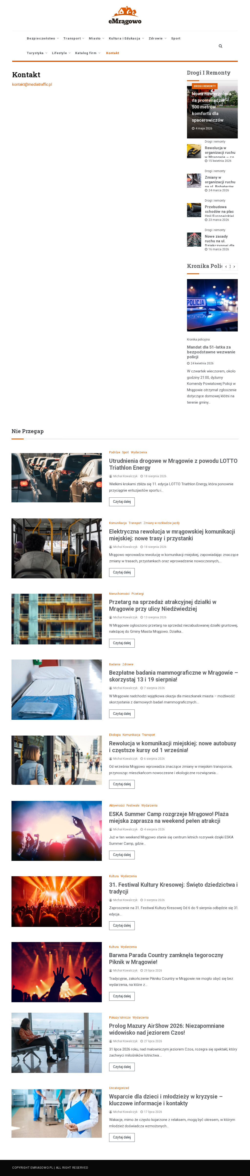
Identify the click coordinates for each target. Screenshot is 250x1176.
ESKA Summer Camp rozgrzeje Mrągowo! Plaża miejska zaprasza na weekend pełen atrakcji (169, 817)
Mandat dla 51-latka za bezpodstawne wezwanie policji (211, 352)
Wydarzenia (139, 452)
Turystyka (35, 53)
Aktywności (117, 805)
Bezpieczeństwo (41, 38)
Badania (114, 664)
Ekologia (115, 735)
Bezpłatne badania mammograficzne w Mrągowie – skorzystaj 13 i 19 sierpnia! (173, 676)
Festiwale (132, 805)
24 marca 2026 (218, 190)
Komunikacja (118, 523)
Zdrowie (156, 38)
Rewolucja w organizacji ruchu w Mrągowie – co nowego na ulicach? (220, 157)
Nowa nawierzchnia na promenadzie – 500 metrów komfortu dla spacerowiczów (211, 107)
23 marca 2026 (218, 220)
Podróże (114, 452)
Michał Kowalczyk (125, 476)
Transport (72, 38)
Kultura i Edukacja (124, 38)
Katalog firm (86, 53)
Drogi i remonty (205, 86)
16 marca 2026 (218, 249)
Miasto (95, 38)
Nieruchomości (119, 593)
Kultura (114, 876)
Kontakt (112, 53)
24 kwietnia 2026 (202, 363)
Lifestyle (59, 53)
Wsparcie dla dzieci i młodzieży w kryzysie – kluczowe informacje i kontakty (166, 1100)
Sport (175, 38)
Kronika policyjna (198, 339)
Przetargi (138, 593)
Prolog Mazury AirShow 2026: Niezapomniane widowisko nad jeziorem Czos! (166, 1029)
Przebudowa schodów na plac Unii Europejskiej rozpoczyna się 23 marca (219, 216)
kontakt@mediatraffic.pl (32, 84)
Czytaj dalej (122, 502)
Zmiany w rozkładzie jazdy (162, 523)
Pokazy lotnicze (120, 1017)
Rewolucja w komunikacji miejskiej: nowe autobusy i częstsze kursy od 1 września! (172, 747)
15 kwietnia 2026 (219, 161)
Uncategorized (119, 1088)
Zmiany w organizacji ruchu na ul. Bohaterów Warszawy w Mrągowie (220, 186)
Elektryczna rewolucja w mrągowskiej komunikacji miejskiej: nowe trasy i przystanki (172, 535)
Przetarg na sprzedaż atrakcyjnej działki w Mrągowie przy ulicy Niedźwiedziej (162, 605)
